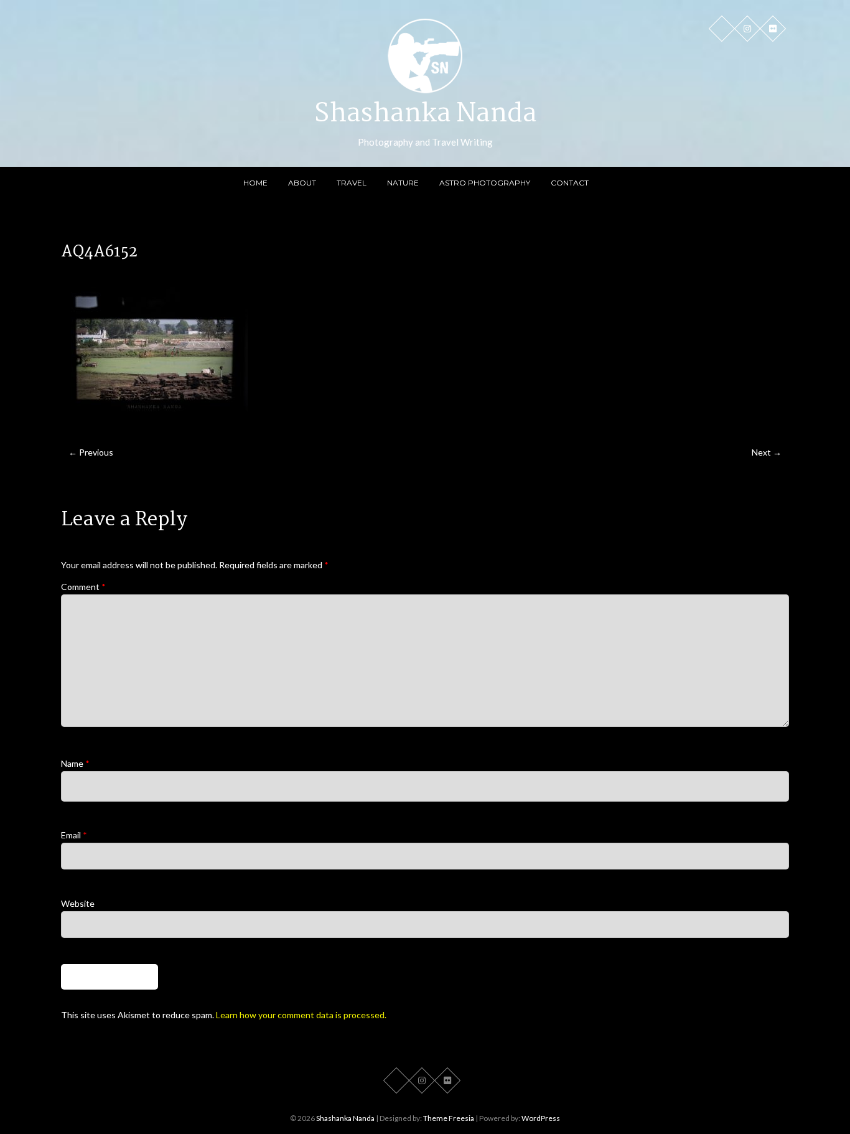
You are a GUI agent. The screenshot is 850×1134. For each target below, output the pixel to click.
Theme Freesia (448, 1118)
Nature (403, 182)
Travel (352, 182)
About (302, 182)
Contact (570, 182)
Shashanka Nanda (425, 114)
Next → (767, 452)
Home (255, 182)
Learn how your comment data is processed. (301, 1015)
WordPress (540, 1118)
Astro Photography (484, 182)
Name (75, 763)
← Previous (90, 452)
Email (74, 835)
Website (78, 903)
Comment (83, 586)
